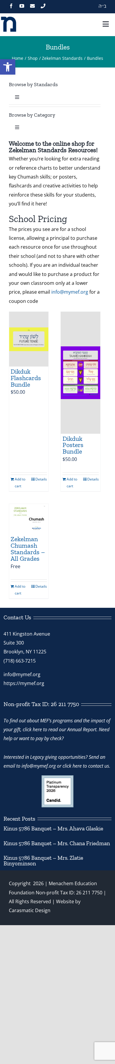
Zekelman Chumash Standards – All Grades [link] (28, 548)
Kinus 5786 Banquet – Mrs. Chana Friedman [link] (57, 843)
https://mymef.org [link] (24, 683)
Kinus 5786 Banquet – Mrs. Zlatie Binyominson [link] (43, 860)
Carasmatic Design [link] (29, 910)
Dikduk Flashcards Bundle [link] (26, 377)
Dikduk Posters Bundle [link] (73, 445)
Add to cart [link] (20, 482)
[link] (7, 67)
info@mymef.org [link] (69, 292)
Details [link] (41, 479)
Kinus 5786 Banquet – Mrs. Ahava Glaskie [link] (53, 828)
